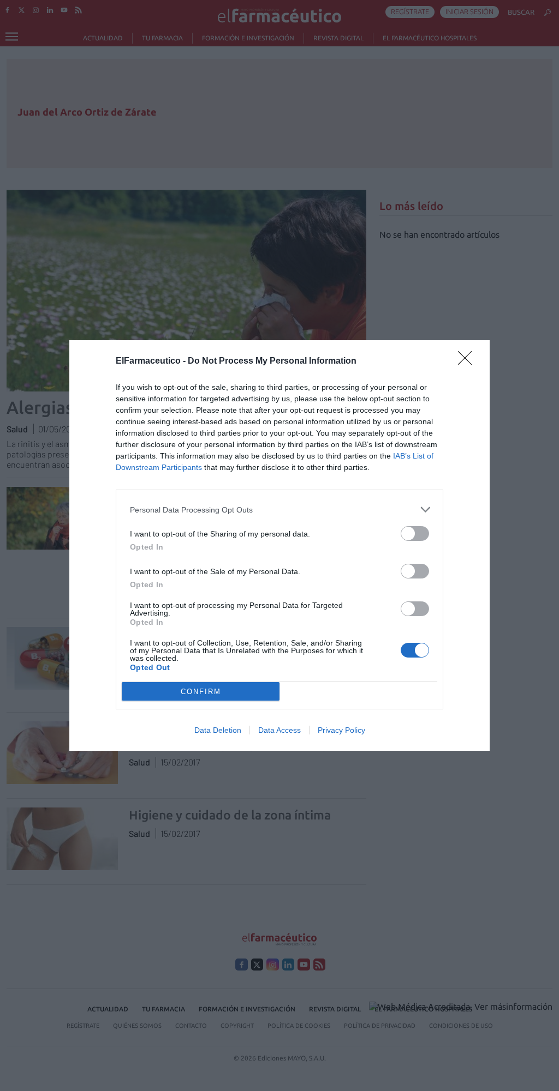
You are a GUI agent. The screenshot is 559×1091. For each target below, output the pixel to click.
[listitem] (279, 509)
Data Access (279, 730)
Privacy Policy (341, 730)
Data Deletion (217, 730)
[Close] (468, 361)
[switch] (415, 533)
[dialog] (279, 545)
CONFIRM (201, 692)
